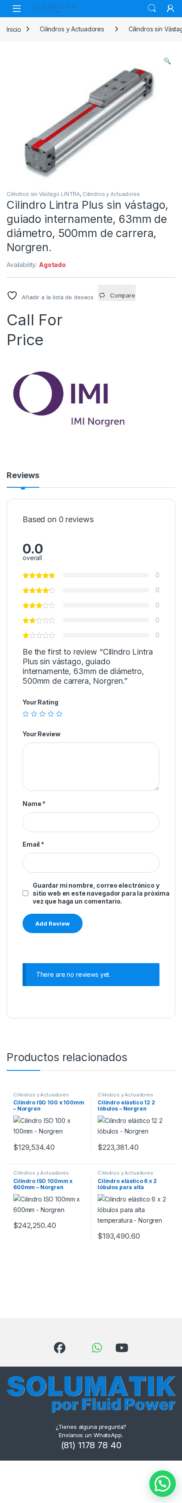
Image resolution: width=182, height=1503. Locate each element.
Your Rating (40, 702)
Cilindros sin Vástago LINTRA (43, 194)
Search (152, 8)
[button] (167, 61)
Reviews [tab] (23, 475)
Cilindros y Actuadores (72, 29)
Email (33, 844)
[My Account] (170, 8)
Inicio (14, 29)
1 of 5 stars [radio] (26, 714)
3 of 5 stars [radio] (42, 714)
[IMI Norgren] (73, 398)
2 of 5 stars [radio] (34, 714)
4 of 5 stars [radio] (51, 714)
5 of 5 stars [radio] (59, 714)
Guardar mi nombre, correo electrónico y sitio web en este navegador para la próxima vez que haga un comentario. (101, 893)
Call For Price (35, 319)
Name (34, 803)
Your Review (41, 734)
